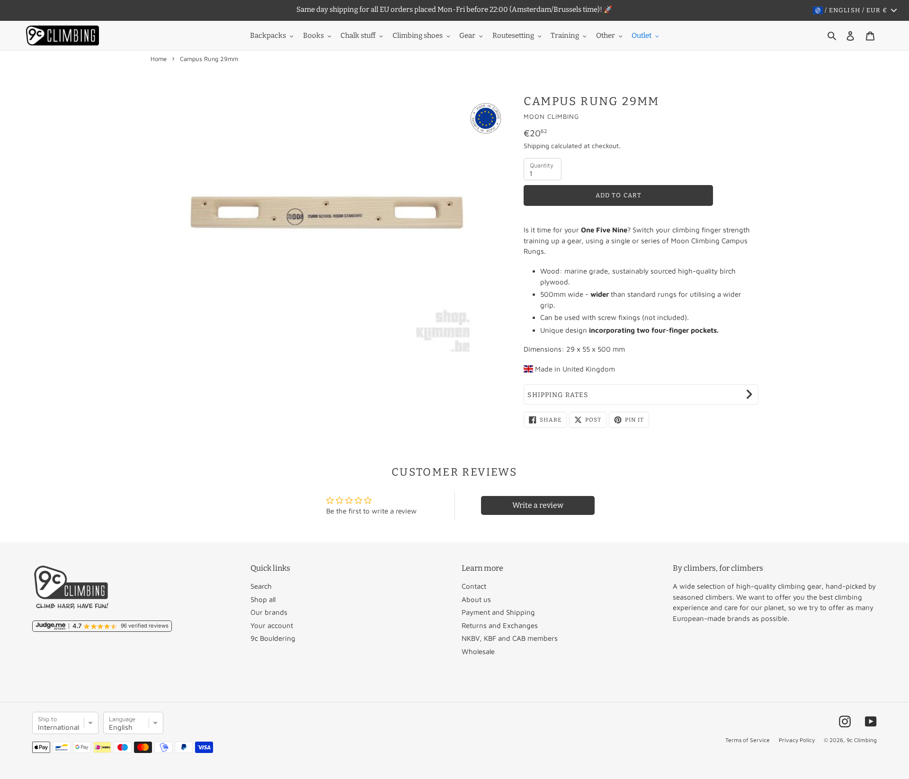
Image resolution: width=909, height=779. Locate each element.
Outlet (641, 35)
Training (565, 35)
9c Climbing (862, 740)
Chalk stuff (357, 35)
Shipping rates (557, 395)
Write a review (537, 505)
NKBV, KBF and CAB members (510, 638)
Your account (271, 625)
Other (605, 35)
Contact (474, 586)
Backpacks (268, 35)
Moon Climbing (551, 116)
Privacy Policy (797, 740)
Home (159, 58)
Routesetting (513, 35)
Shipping (536, 146)
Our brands (268, 612)
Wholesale (478, 651)
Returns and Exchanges (500, 625)
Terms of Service (747, 740)
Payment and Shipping (498, 612)
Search (261, 586)
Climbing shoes (417, 35)
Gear (467, 35)
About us (476, 599)
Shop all (263, 599)
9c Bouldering (272, 638)
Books (313, 35)
